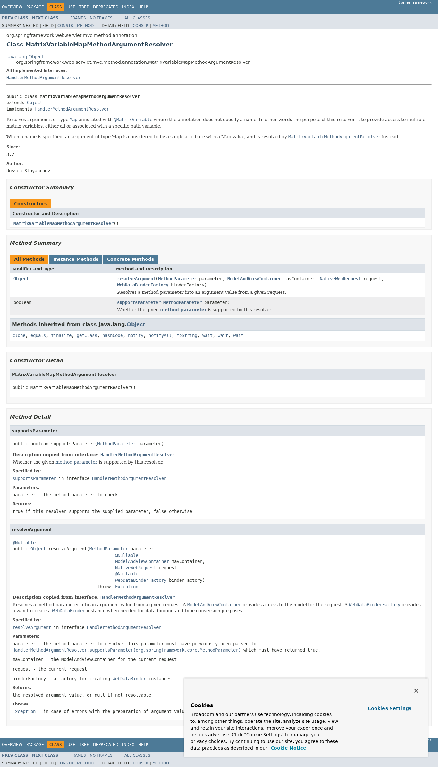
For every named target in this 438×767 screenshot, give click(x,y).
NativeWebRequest (340, 278)
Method (85, 25)
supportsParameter (139, 302)
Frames (78, 18)
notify (135, 335)
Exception (126, 586)
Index (128, 7)
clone (19, 335)
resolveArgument (136, 278)
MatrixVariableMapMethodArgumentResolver (63, 223)
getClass (87, 335)
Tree (84, 7)
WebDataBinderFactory (142, 284)
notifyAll (160, 335)
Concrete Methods (130, 259)
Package (35, 7)
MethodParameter (177, 278)
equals (38, 335)
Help (143, 7)
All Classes (137, 18)
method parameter (183, 309)
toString (187, 335)
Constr (65, 25)
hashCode (112, 335)
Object (34, 102)
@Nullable (24, 542)
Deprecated (105, 7)
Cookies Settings (389, 708)
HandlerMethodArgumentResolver (43, 77)
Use (71, 7)
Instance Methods (75, 259)
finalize (61, 335)
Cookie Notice (287, 748)
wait (207, 335)
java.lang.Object (24, 56)
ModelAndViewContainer (254, 278)
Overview (12, 7)
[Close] (416, 691)
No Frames (101, 18)
